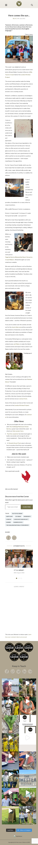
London (8, 519)
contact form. (23, 398)
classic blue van (16, 327)
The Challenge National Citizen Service (17, 525)
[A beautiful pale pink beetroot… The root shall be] (10, 719)
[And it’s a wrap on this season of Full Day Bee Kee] (27, 683)
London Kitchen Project (21, 405)
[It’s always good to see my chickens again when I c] (27, 701)
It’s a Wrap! (19, 570)
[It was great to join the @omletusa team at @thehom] (10, 792)
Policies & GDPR (26, 842)
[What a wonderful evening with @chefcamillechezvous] (10, 756)
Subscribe (27, 507)
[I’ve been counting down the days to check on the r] (27, 719)
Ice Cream (18, 516)
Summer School (18, 522)
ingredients (27, 516)
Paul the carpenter (12, 434)
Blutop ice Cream (17, 513)
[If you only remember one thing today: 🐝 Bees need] (27, 810)
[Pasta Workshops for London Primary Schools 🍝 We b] (27, 756)
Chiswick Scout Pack (14, 443)
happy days (9, 516)
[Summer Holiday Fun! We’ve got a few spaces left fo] (10, 737)
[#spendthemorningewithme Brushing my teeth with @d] (10, 683)
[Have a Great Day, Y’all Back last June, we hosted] (27, 774)
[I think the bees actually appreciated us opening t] (10, 774)
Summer (8, 522)
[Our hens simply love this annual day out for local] (10, 810)
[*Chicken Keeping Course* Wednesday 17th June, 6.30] (27, 792)
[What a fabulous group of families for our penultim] (10, 701)
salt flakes (16, 344)
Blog (14, 18)
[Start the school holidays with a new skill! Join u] (27, 737)
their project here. (18, 431)
